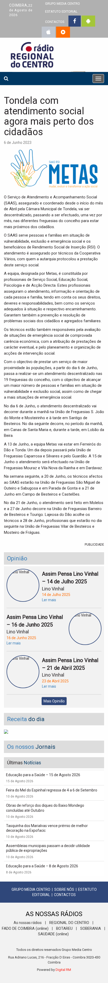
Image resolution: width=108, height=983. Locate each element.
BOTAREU (64, 928)
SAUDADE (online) (53, 934)
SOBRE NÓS (64, 889)
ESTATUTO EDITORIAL (61, 11)
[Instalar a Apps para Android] (88, 21)
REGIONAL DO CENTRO (69, 922)
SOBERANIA (90, 928)
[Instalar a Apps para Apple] (48, 32)
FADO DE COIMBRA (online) (25, 928)
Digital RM (63, 970)
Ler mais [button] (49, 600)
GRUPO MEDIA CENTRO (31, 889)
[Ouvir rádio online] (63, 32)
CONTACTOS (54, 22)
